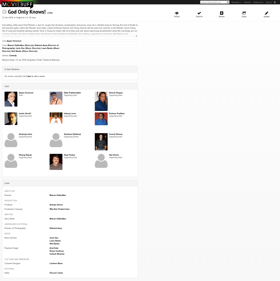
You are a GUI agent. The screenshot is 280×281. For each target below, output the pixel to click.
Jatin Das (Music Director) (28, 48)
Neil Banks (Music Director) (24, 51)
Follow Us (257, 2)
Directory (236, 2)
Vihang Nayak (25, 155)
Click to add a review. (34, 76)
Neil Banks (55, 243)
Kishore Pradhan (117, 113)
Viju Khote (114, 155)
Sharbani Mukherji (72, 134)
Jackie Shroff (25, 113)
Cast (7, 86)
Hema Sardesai (57, 251)
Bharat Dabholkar (58, 195)
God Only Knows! (27, 11)
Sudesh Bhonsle (57, 254)
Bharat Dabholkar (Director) (21, 45)
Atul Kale (54, 248)
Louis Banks (55, 240)
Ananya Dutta (56, 204)
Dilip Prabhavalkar (72, 92)
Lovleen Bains (56, 263)
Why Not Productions (60, 209)
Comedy (13, 55)
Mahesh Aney (56, 228)
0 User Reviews (12, 69)
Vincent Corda (56, 273)
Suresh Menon (116, 134)
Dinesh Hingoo (116, 92)
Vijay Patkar (69, 155)
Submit (247, 2)
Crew (7, 183)
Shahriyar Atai (25, 134)
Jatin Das (54, 237)
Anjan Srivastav (14, 41)
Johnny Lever (70, 113)
